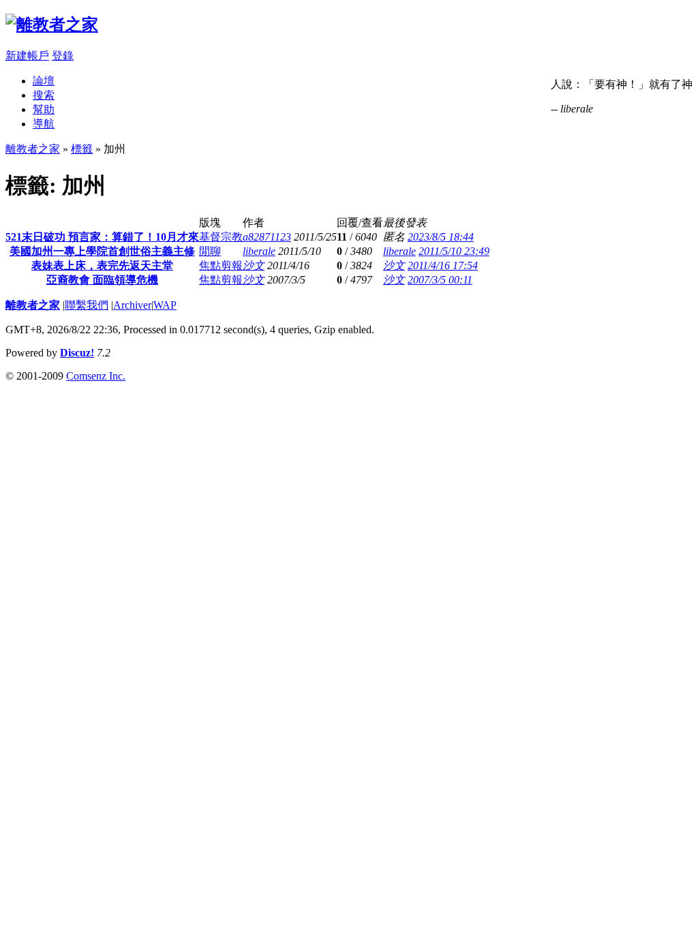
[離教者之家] (51, 24)
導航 (44, 123)
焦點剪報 (221, 265)
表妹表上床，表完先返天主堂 (102, 265)
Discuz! (77, 352)
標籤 (82, 149)
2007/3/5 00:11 (440, 280)
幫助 (44, 109)
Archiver (132, 305)
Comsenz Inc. (95, 376)
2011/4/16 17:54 (443, 265)
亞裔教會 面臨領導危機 (102, 280)
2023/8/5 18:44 (441, 237)
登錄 (63, 55)
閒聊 (210, 251)
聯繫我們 (86, 305)
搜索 (44, 95)
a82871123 (267, 237)
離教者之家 (32, 149)
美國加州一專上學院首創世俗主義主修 (102, 251)
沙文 (253, 265)
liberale (259, 251)
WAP (165, 305)
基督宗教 (221, 237)
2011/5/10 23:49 (454, 251)
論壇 (44, 81)
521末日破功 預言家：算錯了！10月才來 (102, 237)
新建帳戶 (27, 55)
